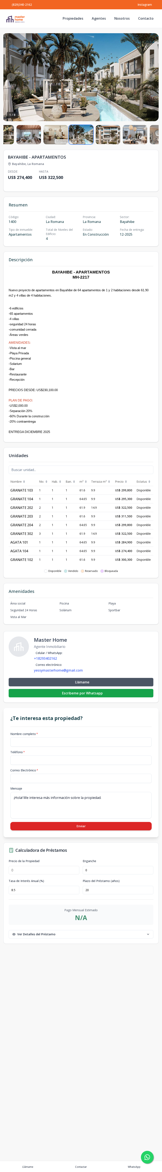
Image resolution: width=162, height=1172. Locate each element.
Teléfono (17, 752)
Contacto (146, 18)
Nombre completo (24, 734)
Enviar (81, 826)
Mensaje (16, 788)
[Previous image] (11, 77)
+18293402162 (45, 658)
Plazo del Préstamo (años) (101, 880)
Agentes (99, 18)
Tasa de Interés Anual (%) (26, 880)
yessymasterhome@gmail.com (58, 670)
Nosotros (122, 18)
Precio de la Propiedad (24, 861)
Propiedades (73, 18)
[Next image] (151, 77)
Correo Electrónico (24, 770)
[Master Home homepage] (15, 19)
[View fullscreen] (151, 113)
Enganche (89, 861)
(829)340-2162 (22, 5)
